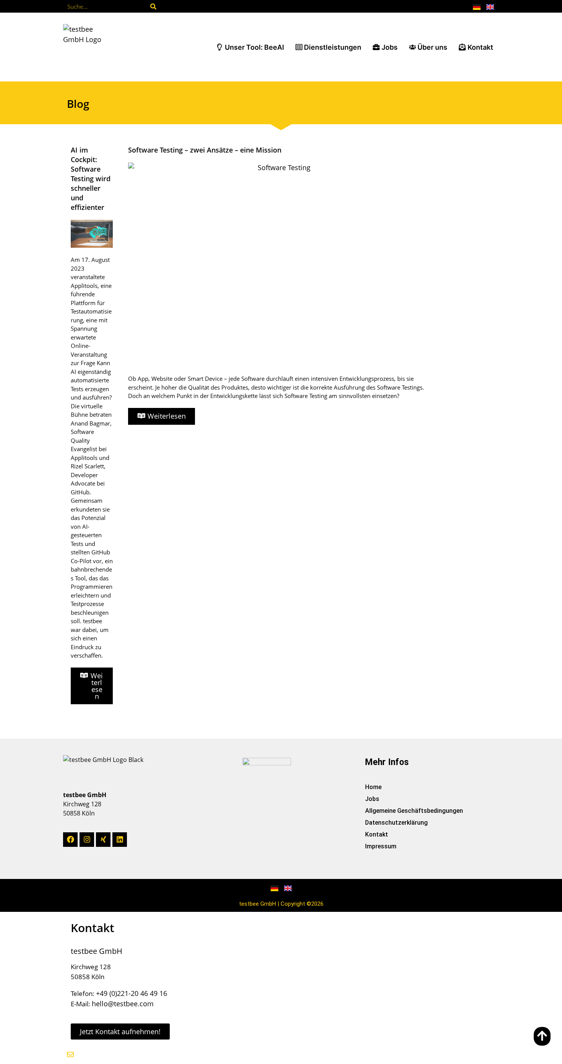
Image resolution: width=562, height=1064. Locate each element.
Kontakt (480, 47)
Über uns (432, 47)
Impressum (380, 846)
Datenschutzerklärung (396, 822)
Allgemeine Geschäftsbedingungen (414, 810)
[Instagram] (87, 839)
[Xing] (103, 839)
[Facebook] (70, 839)
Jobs (390, 47)
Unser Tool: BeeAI (254, 47)
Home (373, 787)
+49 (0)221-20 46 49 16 (131, 993)
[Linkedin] (119, 839)
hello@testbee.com (123, 1003)
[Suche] (153, 6)
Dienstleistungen (332, 47)
